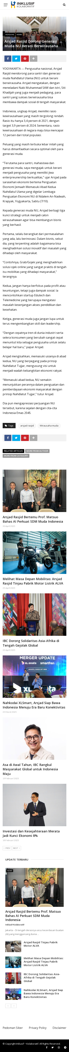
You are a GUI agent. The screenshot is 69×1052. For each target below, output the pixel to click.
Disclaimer (59, 1028)
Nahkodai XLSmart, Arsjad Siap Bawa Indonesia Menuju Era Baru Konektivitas (34, 705)
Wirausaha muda (49, 425)
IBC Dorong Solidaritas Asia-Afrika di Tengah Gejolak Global (31, 643)
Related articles (13, 450)
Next (15, 848)
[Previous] (8, 1006)
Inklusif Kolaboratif (14, 924)
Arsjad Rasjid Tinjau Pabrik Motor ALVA (41, 944)
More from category (16, 455)
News (19, 34)
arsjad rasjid (27, 425)
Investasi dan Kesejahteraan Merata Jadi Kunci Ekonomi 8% (31, 833)
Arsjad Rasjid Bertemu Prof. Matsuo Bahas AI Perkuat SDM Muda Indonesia (33, 519)
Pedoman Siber (13, 1028)
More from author (37, 450)
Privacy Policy (38, 1028)
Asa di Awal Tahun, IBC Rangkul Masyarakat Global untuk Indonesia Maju (30, 769)
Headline (9, 34)
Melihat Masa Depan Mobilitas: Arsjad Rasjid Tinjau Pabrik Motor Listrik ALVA (33, 581)
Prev (7, 848)
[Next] (14, 1006)
